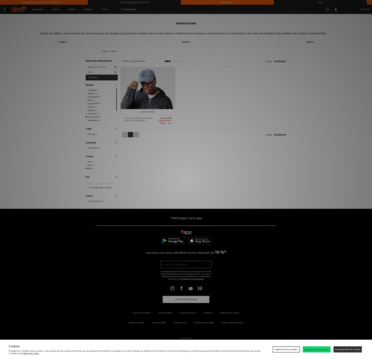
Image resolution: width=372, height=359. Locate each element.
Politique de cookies (30, 353)
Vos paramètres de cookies (348, 349)
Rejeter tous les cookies (286, 349)
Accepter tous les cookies (317, 349)
